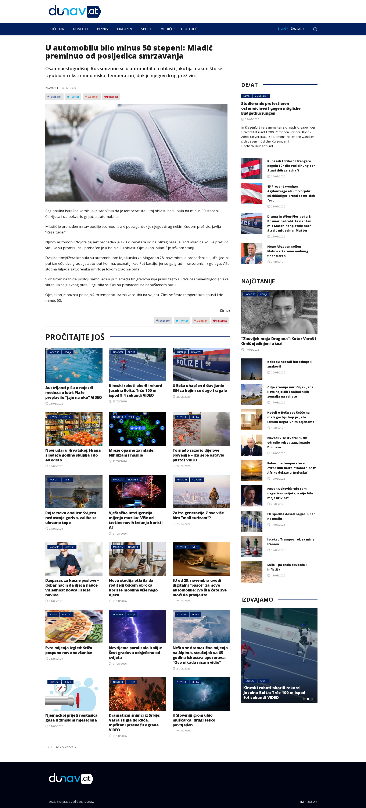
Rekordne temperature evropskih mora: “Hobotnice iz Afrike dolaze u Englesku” (291, 468)
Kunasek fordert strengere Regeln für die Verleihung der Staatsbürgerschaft (291, 165)
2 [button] (308, 699)
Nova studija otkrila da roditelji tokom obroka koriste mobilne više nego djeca (133, 587)
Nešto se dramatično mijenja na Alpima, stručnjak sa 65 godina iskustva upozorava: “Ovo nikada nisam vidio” (200, 655)
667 (58, 747)
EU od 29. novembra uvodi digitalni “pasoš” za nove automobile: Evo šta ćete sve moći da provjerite (200, 587)
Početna (56, 29)
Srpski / (283, 28)
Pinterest (112, 97)
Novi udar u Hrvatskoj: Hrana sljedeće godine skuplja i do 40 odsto (73, 455)
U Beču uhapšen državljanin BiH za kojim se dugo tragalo (200, 388)
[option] (279, 655)
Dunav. (89, 802)
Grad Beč (189, 29)
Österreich (261, 95)
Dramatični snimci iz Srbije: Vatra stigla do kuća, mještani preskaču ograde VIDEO (134, 722)
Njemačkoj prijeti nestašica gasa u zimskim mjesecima (71, 718)
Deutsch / (297, 28)
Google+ (93, 97)
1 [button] (304, 699)
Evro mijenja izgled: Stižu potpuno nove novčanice (68, 650)
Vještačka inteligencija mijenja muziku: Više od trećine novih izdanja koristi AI (136, 520)
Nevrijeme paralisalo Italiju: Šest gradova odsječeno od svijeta (135, 652)
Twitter (74, 97)
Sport (146, 29)
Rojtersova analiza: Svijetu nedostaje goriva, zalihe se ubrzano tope (71, 517)
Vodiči (166, 29)
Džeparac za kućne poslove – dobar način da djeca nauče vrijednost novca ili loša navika (72, 587)
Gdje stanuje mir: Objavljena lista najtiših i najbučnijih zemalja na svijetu (290, 391)
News (246, 95)
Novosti (80, 29)
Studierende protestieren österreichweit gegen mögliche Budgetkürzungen (271, 108)
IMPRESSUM (308, 802)
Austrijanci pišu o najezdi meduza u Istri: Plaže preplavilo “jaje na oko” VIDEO (73, 392)
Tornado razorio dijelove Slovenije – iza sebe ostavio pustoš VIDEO (198, 455)
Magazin (124, 29)
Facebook (55, 97)
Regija (67, 352)
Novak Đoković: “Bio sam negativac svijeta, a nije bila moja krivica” (290, 493)
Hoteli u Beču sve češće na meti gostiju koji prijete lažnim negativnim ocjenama (290, 417)
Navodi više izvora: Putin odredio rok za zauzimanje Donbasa (288, 442)
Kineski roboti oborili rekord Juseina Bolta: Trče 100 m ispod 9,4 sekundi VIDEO (135, 390)
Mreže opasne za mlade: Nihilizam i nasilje (131, 453)
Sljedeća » (69, 747)
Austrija (181, 352)
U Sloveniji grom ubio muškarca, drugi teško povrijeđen (194, 720)
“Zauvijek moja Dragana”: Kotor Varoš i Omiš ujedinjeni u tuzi (278, 341)
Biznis (102, 29)
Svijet (131, 417)
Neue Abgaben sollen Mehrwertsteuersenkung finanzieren (287, 251)
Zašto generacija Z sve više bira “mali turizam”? (198, 515)
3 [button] (312, 699)
